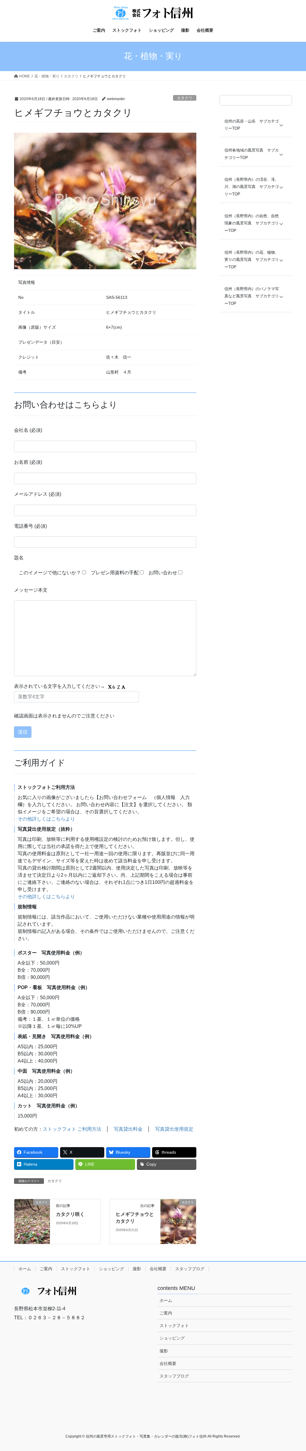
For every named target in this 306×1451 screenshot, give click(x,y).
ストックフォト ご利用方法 (72, 1129)
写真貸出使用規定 (174, 1129)
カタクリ (184, 98)
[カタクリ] (32, 1221)
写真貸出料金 (128, 1129)
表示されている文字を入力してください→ (60, 686)
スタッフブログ (189, 1268)
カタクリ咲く (70, 1214)
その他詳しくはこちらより (46, 818)
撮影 (137, 1268)
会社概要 (158, 1268)
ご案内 (46, 1268)
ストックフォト (75, 1268)
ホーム (25, 1268)
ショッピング (111, 1268)
